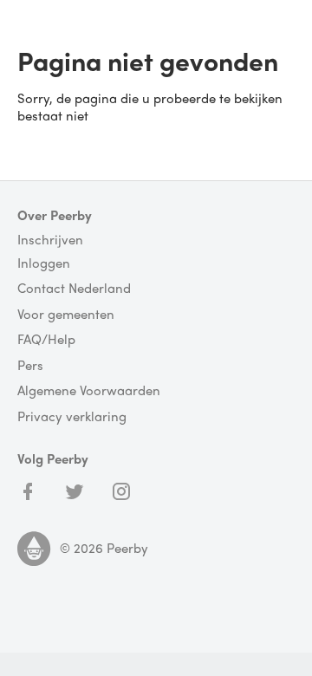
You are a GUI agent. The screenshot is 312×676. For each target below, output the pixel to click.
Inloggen (43, 263)
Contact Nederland (74, 288)
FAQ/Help (46, 339)
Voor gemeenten (65, 314)
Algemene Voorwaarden (88, 391)
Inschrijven (50, 239)
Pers (30, 365)
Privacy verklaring (72, 417)
